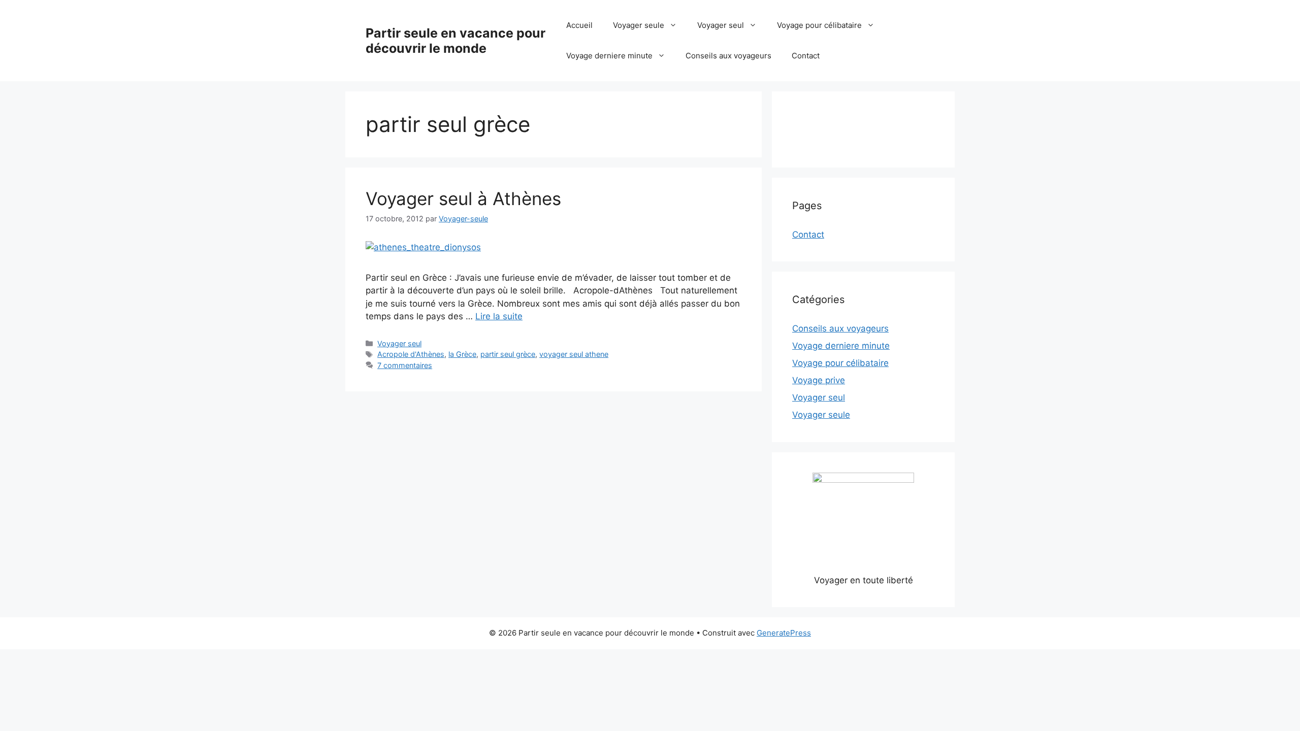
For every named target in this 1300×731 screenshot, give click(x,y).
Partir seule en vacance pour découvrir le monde (455, 40)
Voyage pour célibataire (819, 25)
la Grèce (462, 354)
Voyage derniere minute (609, 55)
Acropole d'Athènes (410, 354)
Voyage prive (818, 380)
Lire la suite (499, 316)
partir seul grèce (507, 354)
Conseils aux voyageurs (728, 55)
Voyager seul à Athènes (463, 198)
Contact (806, 55)
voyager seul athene (573, 354)
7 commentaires (404, 365)
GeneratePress (784, 633)
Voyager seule (638, 25)
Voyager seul (720, 25)
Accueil (579, 25)
